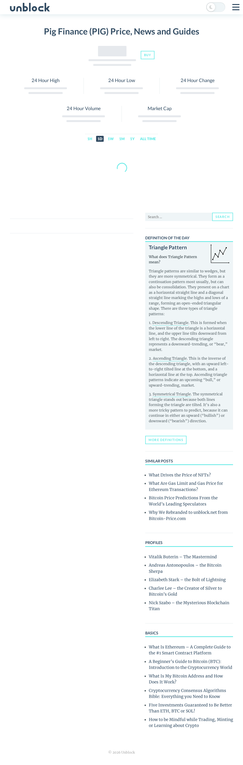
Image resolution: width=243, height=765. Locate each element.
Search (222, 217)
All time (148, 139)
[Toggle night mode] (215, 7)
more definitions (166, 440)
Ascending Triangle (170, 358)
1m (122, 139)
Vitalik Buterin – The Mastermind (183, 556)
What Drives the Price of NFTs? (180, 475)
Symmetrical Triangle (172, 394)
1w (111, 139)
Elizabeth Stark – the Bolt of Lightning (187, 579)
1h (89, 139)
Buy (147, 55)
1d (100, 139)
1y (132, 139)
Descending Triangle (170, 322)
